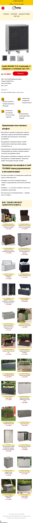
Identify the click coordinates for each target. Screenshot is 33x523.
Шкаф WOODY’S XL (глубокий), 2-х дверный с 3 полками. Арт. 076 (8, 301)
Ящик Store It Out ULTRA (24, 325)
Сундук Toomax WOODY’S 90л (8, 473)
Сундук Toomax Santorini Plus (8, 352)
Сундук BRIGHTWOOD (8, 375)
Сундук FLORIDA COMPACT (8, 497)
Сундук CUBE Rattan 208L (24, 275)
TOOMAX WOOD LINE (8, 423)
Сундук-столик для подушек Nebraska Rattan (8, 250)
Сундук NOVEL (24, 496)
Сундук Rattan (8, 398)
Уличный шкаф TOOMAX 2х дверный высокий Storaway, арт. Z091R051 (8, 448)
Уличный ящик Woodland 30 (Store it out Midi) (8, 226)
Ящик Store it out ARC (24, 472)
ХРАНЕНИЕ (14, 14)
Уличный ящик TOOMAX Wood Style (25, 447)
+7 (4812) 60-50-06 (18, 1)
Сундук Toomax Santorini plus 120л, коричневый (25, 226)
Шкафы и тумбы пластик (18, 92)
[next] (29, 39)
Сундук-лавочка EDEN (24, 375)
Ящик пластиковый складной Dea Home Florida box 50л (8, 327)
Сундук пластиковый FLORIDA (24, 352)
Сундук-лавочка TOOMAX (8, 276)
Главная (6, 14)
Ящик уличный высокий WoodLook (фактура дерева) (24, 251)
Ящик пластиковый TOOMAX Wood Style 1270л (24, 400)
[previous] (4, 39)
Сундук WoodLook (24, 423)
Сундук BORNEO (25, 299)
